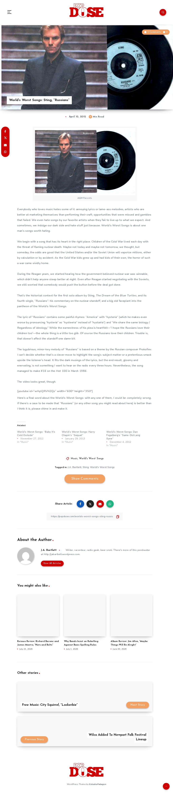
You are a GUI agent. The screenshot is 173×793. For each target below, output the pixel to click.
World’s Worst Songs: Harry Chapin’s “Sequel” (78, 433)
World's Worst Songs (91, 458)
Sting (86, 467)
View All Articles (52, 563)
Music (74, 458)
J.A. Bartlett (74, 467)
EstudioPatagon (97, 784)
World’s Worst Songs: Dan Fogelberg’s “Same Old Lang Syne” (123, 435)
